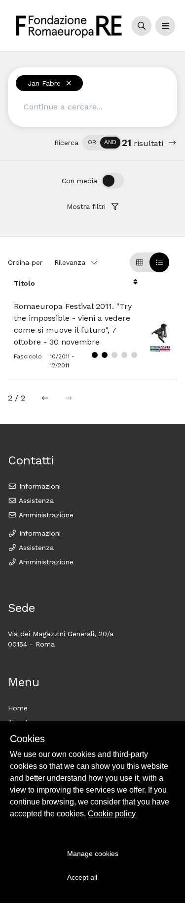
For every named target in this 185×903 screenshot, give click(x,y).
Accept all (82, 877)
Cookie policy (112, 813)
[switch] (102, 142)
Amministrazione (45, 515)
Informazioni (39, 486)
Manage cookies (92, 853)
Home (18, 708)
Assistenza (35, 500)
